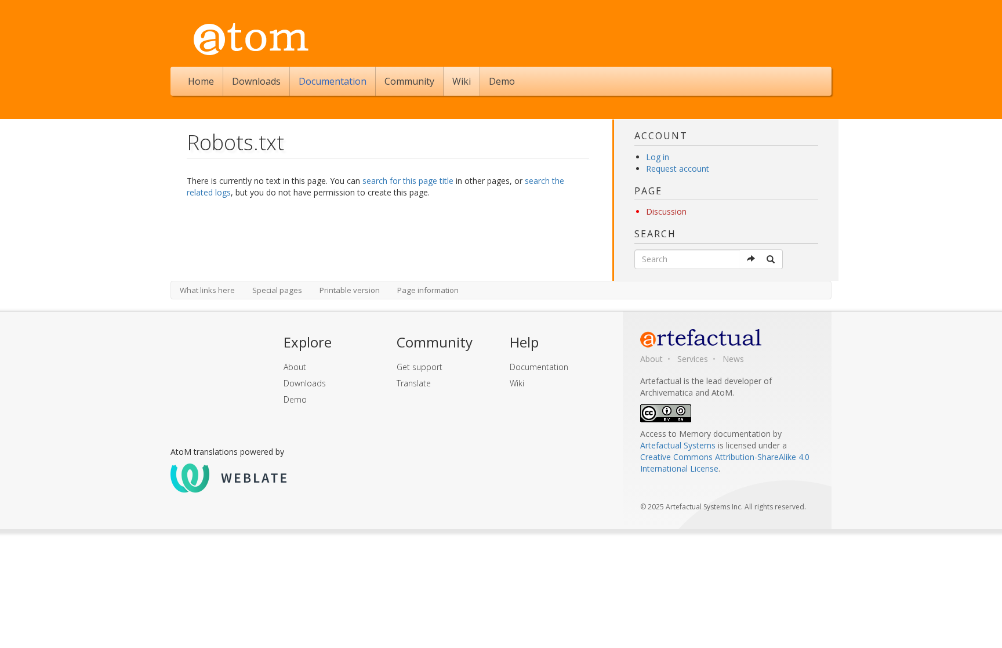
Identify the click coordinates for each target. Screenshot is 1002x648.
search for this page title (407, 180)
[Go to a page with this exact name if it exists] (751, 259)
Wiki (461, 81)
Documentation (332, 81)
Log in (657, 156)
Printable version (350, 290)
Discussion (666, 211)
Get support (419, 366)
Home (201, 81)
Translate (414, 383)
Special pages (277, 290)
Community (409, 81)
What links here (207, 290)
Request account (677, 168)
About (295, 366)
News (733, 358)
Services (692, 358)
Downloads (256, 81)
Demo (502, 81)
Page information (428, 290)
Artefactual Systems (678, 445)
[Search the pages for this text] (771, 259)
